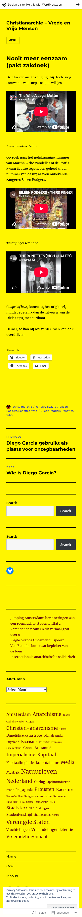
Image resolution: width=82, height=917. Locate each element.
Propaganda (24, 790)
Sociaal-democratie (37, 802)
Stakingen (42, 808)
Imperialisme (20, 754)
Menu (13, 40)
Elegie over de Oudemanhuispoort (37, 640)
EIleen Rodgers (51, 410)
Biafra (66, 715)
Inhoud (12, 876)
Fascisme (29, 741)
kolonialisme (47, 762)
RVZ (22, 802)
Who (34, 410)
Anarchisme (47, 714)
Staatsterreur (20, 808)
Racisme (64, 789)
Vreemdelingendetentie (52, 829)
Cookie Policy (21, 900)
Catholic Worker (15, 721)
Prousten (44, 789)
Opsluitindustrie (58, 782)
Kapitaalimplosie (20, 763)
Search (11, 503)
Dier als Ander (54, 735)
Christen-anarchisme (32, 728)
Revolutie (12, 802)
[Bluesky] (10, 570)
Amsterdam (18, 714)
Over (10, 866)
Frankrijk (56, 742)
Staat (52, 802)
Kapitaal (46, 754)
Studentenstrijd (19, 815)
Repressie (59, 796)
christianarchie (22, 406)
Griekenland (13, 748)
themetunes (42, 815)
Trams (56, 815)
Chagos (30, 721)
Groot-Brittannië (37, 748)
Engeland (12, 742)
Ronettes (24, 410)
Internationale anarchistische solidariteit (42, 657)
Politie (10, 790)
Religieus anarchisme (38, 796)
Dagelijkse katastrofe (24, 735)
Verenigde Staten (28, 822)
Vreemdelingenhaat (27, 836)
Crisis (63, 728)
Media (67, 762)
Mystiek (12, 772)
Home (11, 856)
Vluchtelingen (18, 829)
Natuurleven (39, 771)
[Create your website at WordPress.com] (41, 4)
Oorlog (39, 782)
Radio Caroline (14, 796)
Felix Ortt (44, 742)
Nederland (19, 781)
